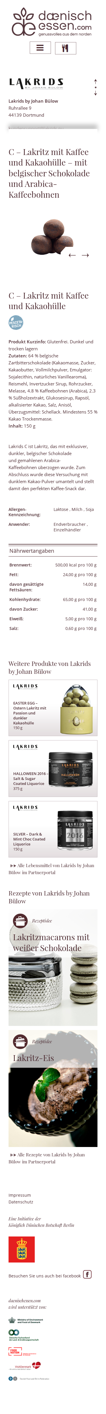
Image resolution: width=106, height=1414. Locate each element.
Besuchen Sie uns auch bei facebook (46, 1276)
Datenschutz (21, 1202)
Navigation (40, 48)
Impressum (20, 1195)
